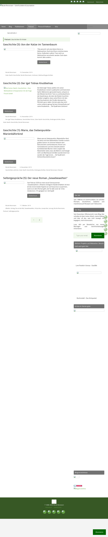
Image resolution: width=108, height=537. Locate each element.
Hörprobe (38, 208)
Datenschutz (99, 2)
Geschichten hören (28, 119)
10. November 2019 (26, 116)
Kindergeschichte (55, 119)
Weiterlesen (43, 62)
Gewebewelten (29, 208)
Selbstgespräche (14, 211)
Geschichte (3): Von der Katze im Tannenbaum (30, 44)
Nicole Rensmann (10, 72)
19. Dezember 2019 (26, 72)
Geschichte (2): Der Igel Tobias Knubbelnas (28, 83)
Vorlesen (35, 75)
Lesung (51, 208)
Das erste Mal (19, 208)
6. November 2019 (26, 167)
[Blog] (80, 488)
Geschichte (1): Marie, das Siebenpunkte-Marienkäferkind (27, 132)
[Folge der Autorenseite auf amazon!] (80, 2)
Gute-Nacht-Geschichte (12, 75)
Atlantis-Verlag (10, 208)
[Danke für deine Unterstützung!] (77, 2)
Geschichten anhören (12, 170)
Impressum (90, 2)
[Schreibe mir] (83, 2)
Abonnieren (98, 235)
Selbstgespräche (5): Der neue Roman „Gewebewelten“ (35, 178)
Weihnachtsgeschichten (45, 75)
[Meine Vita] (71, 2)
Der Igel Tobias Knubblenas (13, 119)
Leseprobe (44, 208)
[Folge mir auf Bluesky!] (74, 2)
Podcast (60, 170)
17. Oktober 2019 (25, 205)
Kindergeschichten (40, 170)
